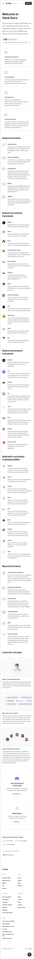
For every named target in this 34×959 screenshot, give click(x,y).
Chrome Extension (13, 295)
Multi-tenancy (6, 880)
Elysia (9, 477)
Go (8, 393)
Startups (4, 907)
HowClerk (12, 634)
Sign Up (28, 3)
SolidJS (10, 529)
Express (10, 360)
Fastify (10, 382)
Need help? (17, 813)
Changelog (5, 899)
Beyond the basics (11, 566)
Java (9, 406)
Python (10, 429)
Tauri (9, 551)
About (19, 897)
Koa (9, 508)
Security (4, 929)
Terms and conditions (8, 921)
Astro (9, 283)
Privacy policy (6, 924)
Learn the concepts (12, 652)
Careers (20, 899)
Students (4, 910)
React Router (12, 261)
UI (9, 77)
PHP (9, 417)
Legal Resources (7, 931)
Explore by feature (11, 138)
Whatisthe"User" (10, 713)
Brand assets (21, 907)
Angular (10, 465)
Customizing (10, 119)
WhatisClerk (11, 679)
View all (20, 885)
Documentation (6, 897)
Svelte (9, 540)
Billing (4, 883)
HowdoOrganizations (11, 749)
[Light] (28, 949)
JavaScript (11, 315)
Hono (9, 497)
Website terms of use (8, 926)
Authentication (6, 878)
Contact (20, 904)
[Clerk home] (5, 869)
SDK (9, 97)
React (9, 231)
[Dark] (25, 949)
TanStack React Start (14, 250)
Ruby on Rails (12, 442)
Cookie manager (7, 938)
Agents (4, 888)
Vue (9, 338)
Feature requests (7, 904)
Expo (9, 241)
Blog (19, 902)
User (13, 157)
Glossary (4, 902)
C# (8, 371)
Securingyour (15, 572)
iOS (9, 306)
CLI (3, 885)
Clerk (13, 611)
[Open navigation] (3, 3)
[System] (30, 949)
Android (10, 272)
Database (14, 587)
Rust (9, 520)
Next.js (10, 222)
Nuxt (9, 328)
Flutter (10, 486)
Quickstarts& (11, 57)
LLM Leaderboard (7, 912)
